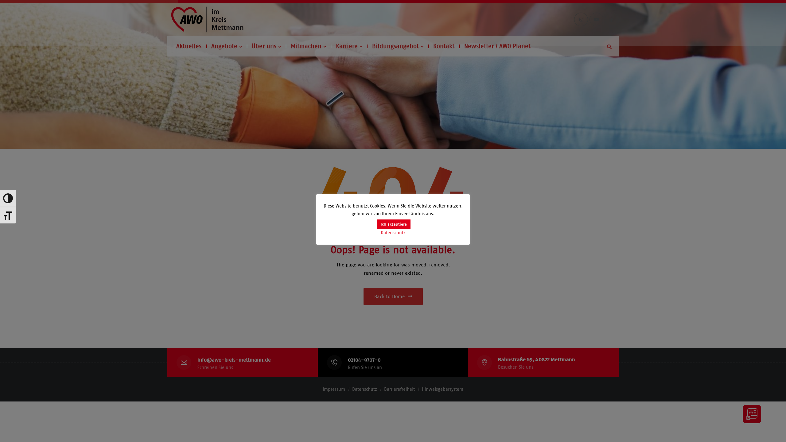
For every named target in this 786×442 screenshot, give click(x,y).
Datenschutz (393, 232)
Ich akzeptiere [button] (394, 224)
